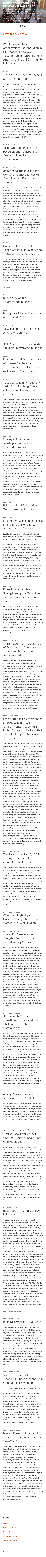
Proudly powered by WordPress (14, 1552)
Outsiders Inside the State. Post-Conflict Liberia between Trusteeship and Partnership (22, 249)
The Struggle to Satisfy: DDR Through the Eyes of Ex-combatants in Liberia (21, 858)
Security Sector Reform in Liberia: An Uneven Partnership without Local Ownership (23, 1378)
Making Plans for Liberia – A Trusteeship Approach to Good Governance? (22, 1437)
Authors (6, 1523)
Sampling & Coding (10, 1536)
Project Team (8, 1532)
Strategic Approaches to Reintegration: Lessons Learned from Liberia (18, 443)
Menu (24, 26)
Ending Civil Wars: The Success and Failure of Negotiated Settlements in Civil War (23, 524)
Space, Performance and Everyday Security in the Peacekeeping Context (18, 938)
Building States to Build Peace (22, 1322)
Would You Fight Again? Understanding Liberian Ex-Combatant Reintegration (20, 919)
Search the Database (11, 1540)
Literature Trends (9, 1527)
